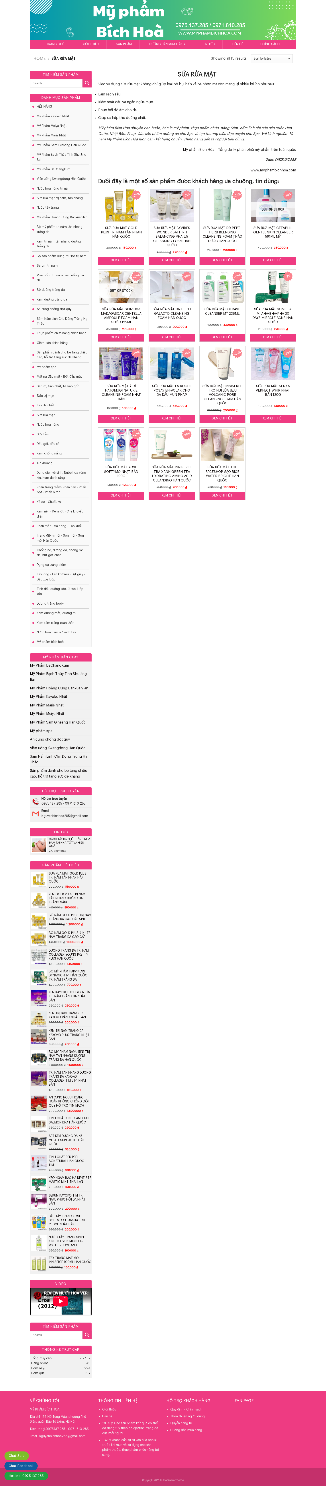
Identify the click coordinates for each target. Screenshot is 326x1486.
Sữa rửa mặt (46, 415)
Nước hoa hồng (48, 424)
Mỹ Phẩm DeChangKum (54, 169)
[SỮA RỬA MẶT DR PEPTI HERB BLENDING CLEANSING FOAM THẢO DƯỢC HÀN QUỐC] (222, 205)
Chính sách (270, 44)
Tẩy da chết (45, 405)
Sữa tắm (43, 434)
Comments (57, 850)
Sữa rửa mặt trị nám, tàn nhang (60, 198)
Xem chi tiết (121, 260)
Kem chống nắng (49, 453)
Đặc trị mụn (45, 396)
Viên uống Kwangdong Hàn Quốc (61, 178)
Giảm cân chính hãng (52, 343)
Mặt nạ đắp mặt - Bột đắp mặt (59, 376)
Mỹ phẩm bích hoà (50, 642)
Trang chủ (55, 44)
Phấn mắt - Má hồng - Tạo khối (59, 526)
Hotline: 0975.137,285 (26, 1476)
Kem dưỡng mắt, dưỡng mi (56, 613)
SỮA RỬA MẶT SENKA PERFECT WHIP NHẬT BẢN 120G (273, 390)
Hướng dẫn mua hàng (167, 44)
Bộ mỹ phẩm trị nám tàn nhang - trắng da (60, 229)
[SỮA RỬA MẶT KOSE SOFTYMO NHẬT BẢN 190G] (121, 445)
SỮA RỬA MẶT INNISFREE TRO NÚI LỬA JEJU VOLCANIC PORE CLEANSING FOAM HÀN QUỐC (222, 394)
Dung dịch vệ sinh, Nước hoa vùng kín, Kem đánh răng (61, 475)
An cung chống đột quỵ (54, 309)
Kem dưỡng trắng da (52, 299)
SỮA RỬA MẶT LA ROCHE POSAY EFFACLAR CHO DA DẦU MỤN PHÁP (172, 390)
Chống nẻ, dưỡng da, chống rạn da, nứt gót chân (60, 553)
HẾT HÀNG (44, 106)
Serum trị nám (47, 265)
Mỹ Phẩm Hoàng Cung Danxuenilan (62, 217)
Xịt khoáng (45, 463)
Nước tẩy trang (48, 207)
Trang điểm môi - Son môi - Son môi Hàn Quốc (60, 538)
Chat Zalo (17, 1455)
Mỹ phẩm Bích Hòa (198, 149)
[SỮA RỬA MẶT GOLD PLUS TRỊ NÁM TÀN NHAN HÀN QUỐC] (121, 205)
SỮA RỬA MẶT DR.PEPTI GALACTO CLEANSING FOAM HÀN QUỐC (172, 314)
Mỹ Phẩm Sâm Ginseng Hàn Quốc (61, 145)
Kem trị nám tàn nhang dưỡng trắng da (59, 244)
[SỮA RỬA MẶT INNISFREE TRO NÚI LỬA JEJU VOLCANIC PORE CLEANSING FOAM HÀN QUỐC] (222, 363)
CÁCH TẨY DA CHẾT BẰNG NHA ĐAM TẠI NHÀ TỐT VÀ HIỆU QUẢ (69, 842)
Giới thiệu (90, 44)
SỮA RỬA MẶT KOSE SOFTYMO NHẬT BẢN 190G (121, 472)
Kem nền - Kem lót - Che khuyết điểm (60, 514)
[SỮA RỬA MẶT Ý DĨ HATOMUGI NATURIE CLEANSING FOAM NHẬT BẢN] (121, 363)
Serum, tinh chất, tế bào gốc (58, 386)
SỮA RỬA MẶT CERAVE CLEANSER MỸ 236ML (222, 311)
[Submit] (86, 83)
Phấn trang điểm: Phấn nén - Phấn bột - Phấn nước (61, 490)
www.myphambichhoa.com (273, 170)
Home (39, 58)
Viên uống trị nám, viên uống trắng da (62, 278)
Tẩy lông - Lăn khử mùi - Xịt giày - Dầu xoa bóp (61, 577)
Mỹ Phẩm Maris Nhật (51, 135)
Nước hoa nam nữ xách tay (56, 632)
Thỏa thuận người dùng (187, 1416)
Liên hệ (237, 44)
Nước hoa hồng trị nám (54, 188)
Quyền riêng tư (181, 1423)
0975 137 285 (51, 803)
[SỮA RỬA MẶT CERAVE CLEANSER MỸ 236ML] (222, 287)
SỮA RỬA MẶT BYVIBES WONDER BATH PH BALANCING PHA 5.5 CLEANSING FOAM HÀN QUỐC (171, 236)
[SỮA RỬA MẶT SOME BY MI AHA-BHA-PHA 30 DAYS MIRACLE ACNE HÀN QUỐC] (273, 287)
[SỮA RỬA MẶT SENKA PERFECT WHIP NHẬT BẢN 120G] (273, 363)
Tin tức (208, 44)
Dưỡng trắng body (50, 603)
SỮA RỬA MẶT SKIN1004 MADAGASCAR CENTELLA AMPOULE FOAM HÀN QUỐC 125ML (121, 316)
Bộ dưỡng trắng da (51, 289)
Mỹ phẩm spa (46, 367)
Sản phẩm (124, 44)
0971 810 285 (75, 803)
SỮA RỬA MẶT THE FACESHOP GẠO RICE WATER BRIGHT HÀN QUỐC (222, 474)
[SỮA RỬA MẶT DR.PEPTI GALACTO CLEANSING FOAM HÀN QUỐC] (172, 287)
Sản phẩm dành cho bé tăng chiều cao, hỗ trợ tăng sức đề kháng (62, 355)
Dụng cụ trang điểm (51, 564)
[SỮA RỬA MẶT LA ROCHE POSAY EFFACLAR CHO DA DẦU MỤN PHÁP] (172, 363)
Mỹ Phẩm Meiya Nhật (52, 126)
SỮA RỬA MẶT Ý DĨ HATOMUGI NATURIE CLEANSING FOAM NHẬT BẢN (121, 392)
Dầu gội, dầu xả (48, 444)
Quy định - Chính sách (186, 1409)
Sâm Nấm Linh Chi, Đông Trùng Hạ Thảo (62, 321)
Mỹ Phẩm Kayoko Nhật (53, 116)
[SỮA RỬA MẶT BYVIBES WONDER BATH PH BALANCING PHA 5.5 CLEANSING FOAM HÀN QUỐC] (172, 205)
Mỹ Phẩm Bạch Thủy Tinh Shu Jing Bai (61, 157)
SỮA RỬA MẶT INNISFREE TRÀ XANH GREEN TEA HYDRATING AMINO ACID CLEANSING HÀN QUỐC (172, 474)
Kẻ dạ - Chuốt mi (49, 502)
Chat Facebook (21, 1466)
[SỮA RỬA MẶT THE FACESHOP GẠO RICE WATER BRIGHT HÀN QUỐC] (222, 445)
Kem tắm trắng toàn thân (55, 623)
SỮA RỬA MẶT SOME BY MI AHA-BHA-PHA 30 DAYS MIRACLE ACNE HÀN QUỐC (272, 316)
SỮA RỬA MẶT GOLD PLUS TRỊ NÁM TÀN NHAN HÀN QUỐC (121, 232)
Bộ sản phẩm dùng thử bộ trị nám (61, 256)
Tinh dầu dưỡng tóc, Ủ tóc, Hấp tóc (60, 592)
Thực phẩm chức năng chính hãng (61, 333)
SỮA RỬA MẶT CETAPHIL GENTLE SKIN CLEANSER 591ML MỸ (273, 232)
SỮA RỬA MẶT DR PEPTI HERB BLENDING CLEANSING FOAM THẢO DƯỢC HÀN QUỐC (222, 234)
